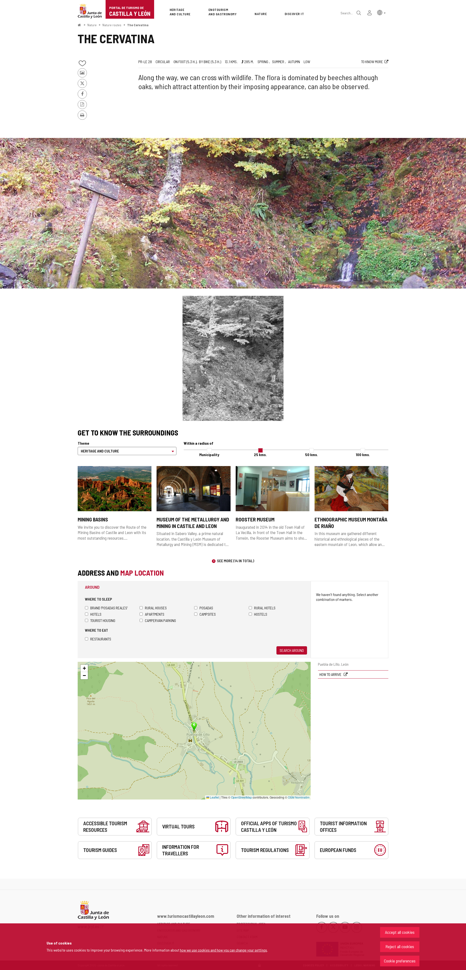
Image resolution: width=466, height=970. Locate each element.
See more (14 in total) (235, 560)
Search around (292, 650)
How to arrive (330, 674)
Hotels (95, 614)
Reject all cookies (399, 946)
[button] (381, 12)
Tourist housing (102, 620)
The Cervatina (138, 25)
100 (363, 454)
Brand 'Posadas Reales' (109, 607)
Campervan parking (160, 620)
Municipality (209, 454)
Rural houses (156, 607)
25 (260, 454)
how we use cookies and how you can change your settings (223, 950)
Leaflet (214, 797)
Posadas (206, 607)
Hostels (260, 614)
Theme (83, 443)
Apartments (154, 614)
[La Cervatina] (233, 213)
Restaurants (100, 639)
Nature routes (111, 25)
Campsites (208, 614)
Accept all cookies (400, 932)
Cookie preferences (400, 960)
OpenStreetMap (241, 797)
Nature (92, 25)
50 (311, 454)
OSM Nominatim (298, 797)
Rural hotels (264, 607)
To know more (372, 61)
